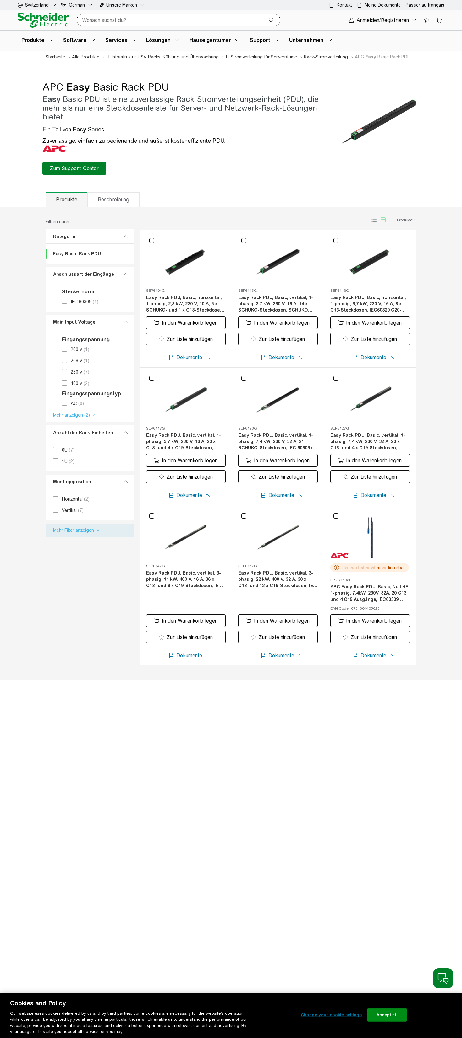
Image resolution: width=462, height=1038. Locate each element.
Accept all (387, 1015)
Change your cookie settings (331, 1015)
